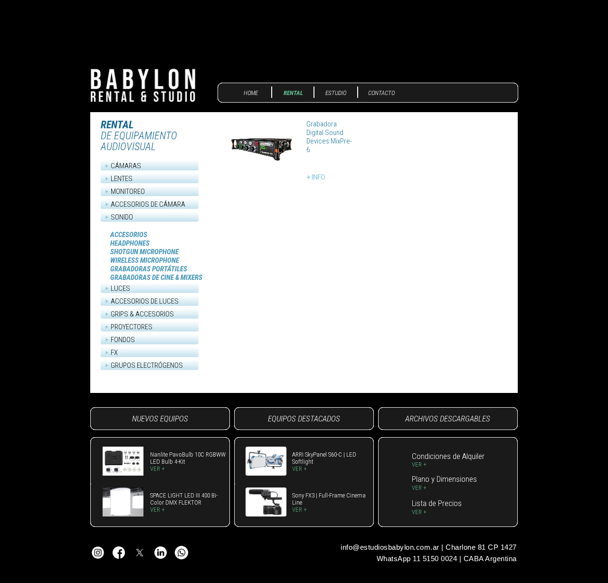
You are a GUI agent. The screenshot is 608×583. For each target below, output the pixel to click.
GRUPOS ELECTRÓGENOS (147, 365)
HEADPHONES (130, 243)
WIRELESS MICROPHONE (144, 260)
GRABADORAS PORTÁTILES (148, 269)
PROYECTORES (131, 327)
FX (114, 352)
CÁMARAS (126, 166)
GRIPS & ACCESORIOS (142, 314)
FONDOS (123, 339)
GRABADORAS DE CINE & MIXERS (156, 277)
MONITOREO (128, 191)
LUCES (120, 288)
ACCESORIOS (128, 234)
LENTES (122, 178)
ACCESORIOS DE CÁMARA (148, 204)
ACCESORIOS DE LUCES (145, 301)
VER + (157, 468)
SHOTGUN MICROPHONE (144, 252)
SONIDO (122, 217)
